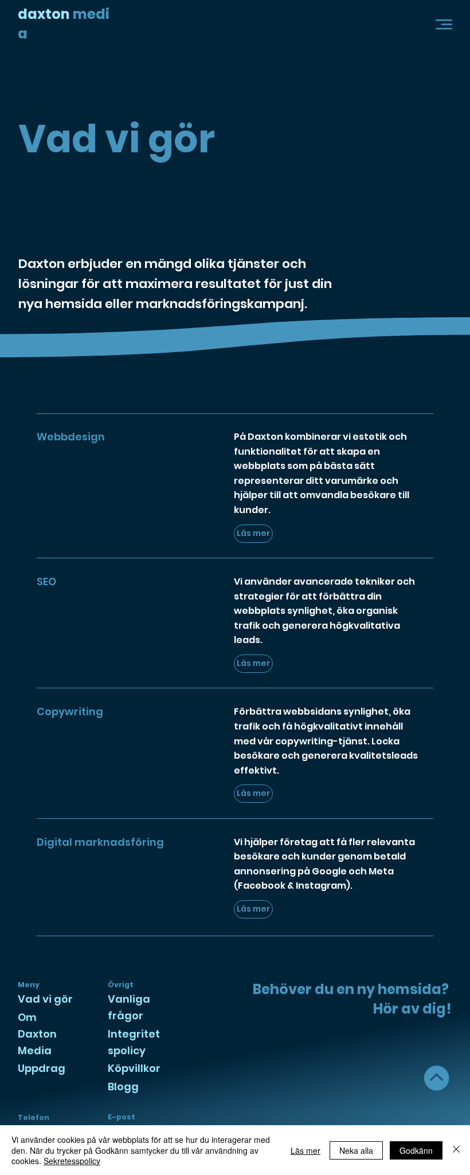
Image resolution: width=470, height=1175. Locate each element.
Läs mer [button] (305, 1150)
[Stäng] (456, 1150)
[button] (444, 23)
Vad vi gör (45, 999)
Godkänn (416, 1150)
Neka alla (356, 1150)
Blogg (123, 1086)
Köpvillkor (134, 1068)
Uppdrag (41, 1068)
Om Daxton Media (37, 1034)
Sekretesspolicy (72, 1160)
